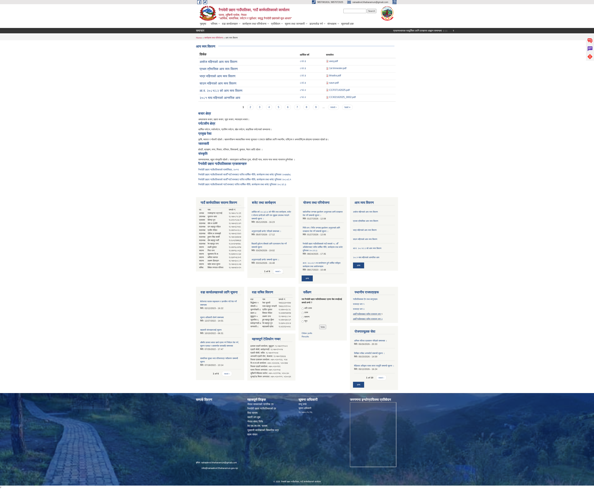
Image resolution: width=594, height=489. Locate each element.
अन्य (307, 278)
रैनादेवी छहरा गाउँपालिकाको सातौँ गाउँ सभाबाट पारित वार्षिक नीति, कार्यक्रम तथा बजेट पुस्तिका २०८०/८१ (244, 179)
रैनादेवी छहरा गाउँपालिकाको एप (261, 408)
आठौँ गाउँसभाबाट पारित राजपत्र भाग (367, 314)
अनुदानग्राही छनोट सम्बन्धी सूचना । (265, 259)
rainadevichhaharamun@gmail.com (219, 462)
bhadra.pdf (335, 75)
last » (347, 107)
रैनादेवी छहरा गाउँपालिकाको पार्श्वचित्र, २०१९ (218, 169)
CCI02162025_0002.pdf (342, 97)
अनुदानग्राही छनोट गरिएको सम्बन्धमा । (266, 231)
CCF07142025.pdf (339, 90)
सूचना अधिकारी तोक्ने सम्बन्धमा (212, 317)
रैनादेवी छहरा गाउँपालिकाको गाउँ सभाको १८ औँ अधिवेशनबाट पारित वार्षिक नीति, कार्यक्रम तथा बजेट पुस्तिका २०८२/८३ (323, 247)
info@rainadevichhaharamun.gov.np (220, 468)
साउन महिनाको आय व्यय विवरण (218, 83)
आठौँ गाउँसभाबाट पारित (362, 319)
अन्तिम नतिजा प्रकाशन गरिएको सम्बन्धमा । (370, 340)
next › (333, 107)
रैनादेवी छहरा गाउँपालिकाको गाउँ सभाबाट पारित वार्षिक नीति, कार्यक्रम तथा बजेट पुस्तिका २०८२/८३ (242, 184)
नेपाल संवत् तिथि (255, 421)
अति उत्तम (308, 308)
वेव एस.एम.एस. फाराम (257, 425)
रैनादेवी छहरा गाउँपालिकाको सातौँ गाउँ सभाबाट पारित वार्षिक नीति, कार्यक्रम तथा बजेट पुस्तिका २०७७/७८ (244, 174)
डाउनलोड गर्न (316, 23)
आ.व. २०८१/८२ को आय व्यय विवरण (221, 90)
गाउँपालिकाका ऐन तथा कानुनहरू (365, 299)
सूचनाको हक (347, 23)
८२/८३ (303, 61)
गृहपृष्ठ (203, 23)
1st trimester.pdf (337, 68)
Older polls (307, 333)
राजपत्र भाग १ (358, 304)
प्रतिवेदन (275, 23)
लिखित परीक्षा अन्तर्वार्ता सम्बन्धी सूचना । (369, 353)
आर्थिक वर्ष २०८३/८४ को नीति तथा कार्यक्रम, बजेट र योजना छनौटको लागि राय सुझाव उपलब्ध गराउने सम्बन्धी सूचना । (271, 215)
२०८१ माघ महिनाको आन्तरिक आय (220, 97)
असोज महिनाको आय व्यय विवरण (218, 62)
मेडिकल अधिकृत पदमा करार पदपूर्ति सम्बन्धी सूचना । (374, 365)
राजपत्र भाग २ (358, 309)
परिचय (214, 23)
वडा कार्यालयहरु (230, 23)
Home (199, 37)
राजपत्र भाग (376, 319)
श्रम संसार (252, 434)
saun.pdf (334, 82)
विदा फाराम (252, 412)
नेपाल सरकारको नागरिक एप (260, 404)
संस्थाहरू (331, 23)
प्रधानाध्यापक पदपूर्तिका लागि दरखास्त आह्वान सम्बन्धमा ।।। (400, 30)
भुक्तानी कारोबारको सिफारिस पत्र (263, 430)
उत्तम (306, 312)
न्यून (305, 321)
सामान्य (307, 316)
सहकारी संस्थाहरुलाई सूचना (211, 330)
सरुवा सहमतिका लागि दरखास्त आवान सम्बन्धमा (453, 30)
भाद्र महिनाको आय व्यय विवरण (217, 76)
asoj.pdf (333, 61)
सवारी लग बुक (253, 417)
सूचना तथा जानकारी (295, 23)
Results (305, 336)
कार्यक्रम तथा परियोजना (254, 23)
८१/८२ (303, 90)
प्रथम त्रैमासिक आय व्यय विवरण (219, 69)
